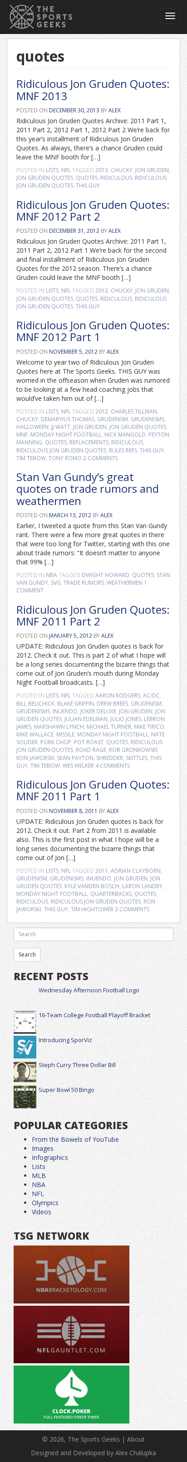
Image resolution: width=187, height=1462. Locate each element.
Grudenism (112, 419)
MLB (39, 1175)
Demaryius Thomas (67, 419)
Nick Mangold (125, 434)
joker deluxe (98, 711)
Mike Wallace (35, 734)
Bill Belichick (35, 703)
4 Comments (112, 765)
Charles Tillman (134, 411)
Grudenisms (147, 419)
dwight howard (105, 575)
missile (65, 734)
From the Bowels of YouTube (75, 1139)
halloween (32, 427)
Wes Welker (78, 765)
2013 (101, 170)
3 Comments (132, 909)
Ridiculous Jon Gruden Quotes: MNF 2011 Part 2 (93, 615)
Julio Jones (125, 719)
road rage (91, 750)
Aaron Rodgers (117, 695)
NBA (51, 575)
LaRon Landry (142, 886)
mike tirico (149, 727)
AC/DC (151, 695)
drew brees (112, 703)
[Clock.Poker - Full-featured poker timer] (71, 1394)
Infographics (50, 1157)
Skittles (137, 758)
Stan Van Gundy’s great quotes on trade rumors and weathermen (87, 488)
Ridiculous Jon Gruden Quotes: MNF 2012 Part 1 (93, 330)
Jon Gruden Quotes (44, 178)
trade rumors (84, 583)
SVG (56, 583)
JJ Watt (60, 427)
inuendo (65, 711)
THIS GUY (88, 185)
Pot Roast (88, 742)
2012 (101, 290)
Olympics (45, 1202)
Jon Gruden (152, 170)
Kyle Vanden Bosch (91, 886)
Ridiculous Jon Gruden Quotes (61, 450)
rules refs (123, 450)
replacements (88, 442)
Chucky (122, 170)
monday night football (66, 434)
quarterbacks (111, 894)
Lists (52, 170)
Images (43, 1148)
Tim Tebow (31, 458)
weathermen (125, 583)
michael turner (109, 727)
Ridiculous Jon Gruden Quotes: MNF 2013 (93, 89)
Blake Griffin (75, 703)
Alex (114, 110)
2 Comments (100, 458)
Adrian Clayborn (136, 871)
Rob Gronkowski (133, 750)
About (136, 1439)
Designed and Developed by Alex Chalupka (93, 1452)
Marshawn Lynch (59, 727)
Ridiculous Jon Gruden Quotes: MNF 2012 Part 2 (93, 210)
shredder (109, 758)
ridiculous (116, 178)
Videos (41, 1211)
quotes (87, 178)
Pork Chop (55, 742)
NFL (66, 170)
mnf (22, 434)
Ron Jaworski (35, 758)
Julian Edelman (86, 719)
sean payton (75, 758)
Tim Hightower (92, 909)
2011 (101, 871)
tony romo (65, 458)
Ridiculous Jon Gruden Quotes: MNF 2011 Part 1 (93, 790)
